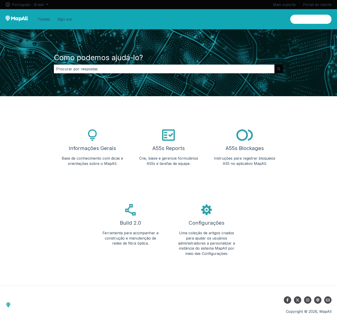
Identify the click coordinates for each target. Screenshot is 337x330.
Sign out (64, 19)
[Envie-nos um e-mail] (327, 300)
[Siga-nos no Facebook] (287, 300)
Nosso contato (314, 19)
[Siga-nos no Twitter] (297, 300)
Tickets (44, 19)
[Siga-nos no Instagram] (307, 300)
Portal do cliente (317, 4)
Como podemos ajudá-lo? (98, 57)
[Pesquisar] (278, 69)
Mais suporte (284, 4)
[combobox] (164, 69)
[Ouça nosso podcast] (317, 300)
